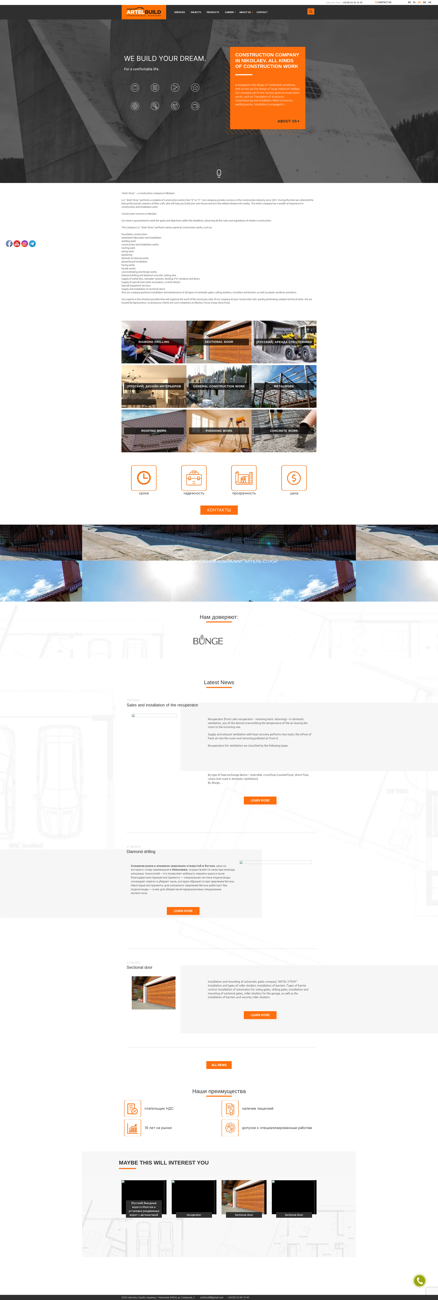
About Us (287, 121)
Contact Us (384, 2)
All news (219, 1065)
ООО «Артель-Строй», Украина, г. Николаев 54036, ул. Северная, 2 (158, 1297)
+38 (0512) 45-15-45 (238, 1297)
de (424, 2)
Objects (196, 12)
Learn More (260, 800)
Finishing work (219, 430)
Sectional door (219, 342)
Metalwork (284, 386)
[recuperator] (193, 1197)
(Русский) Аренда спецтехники (284, 342)
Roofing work (154, 430)
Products (213, 12)
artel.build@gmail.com (211, 1297)
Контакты (219, 510)
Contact (262, 12)
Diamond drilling (154, 342)
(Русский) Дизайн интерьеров (154, 386)
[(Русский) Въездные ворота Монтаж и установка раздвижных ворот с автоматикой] (142, 1197)
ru (409, 2)
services (179, 12)
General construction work (219, 386)
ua (429, 2)
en (419, 2)
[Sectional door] (243, 1197)
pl (414, 2)
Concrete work (284, 430)
